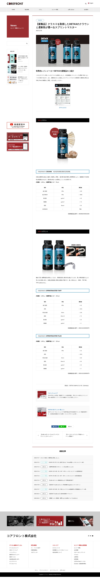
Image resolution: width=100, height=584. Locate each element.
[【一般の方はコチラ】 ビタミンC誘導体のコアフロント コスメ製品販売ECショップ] (50, 525)
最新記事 (12, 51)
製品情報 (27, 9)
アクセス (76, 554)
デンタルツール (13, 563)
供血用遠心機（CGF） (14, 559)
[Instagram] (88, 535)
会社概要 (76, 550)
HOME (13, 9)
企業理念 (76, 556)
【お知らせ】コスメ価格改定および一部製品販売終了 (61, 480)
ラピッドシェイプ (53, 393)
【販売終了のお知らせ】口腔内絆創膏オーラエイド (60, 493)
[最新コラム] (79, 525)
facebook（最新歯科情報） (80, 563)
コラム (40, 9)
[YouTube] (92, 535)
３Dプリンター (34, 552)
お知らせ (44, 466)
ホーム (36, 570)
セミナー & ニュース (54, 570)
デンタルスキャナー (14, 547)
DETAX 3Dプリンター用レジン (56, 409)
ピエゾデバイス (13, 561)
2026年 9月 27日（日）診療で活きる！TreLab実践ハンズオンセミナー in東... (66, 462)
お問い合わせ (71, 9)
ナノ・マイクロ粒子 (35, 547)
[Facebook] (90, 535)
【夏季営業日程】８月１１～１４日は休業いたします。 (61, 466)
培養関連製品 (34, 550)
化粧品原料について (57, 552)
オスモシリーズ (56, 547)
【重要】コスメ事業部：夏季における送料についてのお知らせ (63, 498)
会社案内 (86, 9)
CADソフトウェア (13, 550)
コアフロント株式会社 (22, 535)
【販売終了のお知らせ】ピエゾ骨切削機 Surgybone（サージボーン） (65, 484)
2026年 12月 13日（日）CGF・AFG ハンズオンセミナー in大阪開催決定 (65, 471)
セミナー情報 (55, 9)
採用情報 (76, 559)
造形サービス (12, 556)
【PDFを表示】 (63, 107)
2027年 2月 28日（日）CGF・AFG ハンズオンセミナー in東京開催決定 (65, 475)
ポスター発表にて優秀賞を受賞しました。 (50, 457)
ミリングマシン (13, 552)
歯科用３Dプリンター (14, 554)
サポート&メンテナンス (79, 552)
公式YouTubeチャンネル (79, 561)
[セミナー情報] (20, 525)
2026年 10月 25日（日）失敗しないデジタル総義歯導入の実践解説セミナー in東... (68, 489)
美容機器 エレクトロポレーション (60, 550)
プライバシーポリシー (43, 570)
